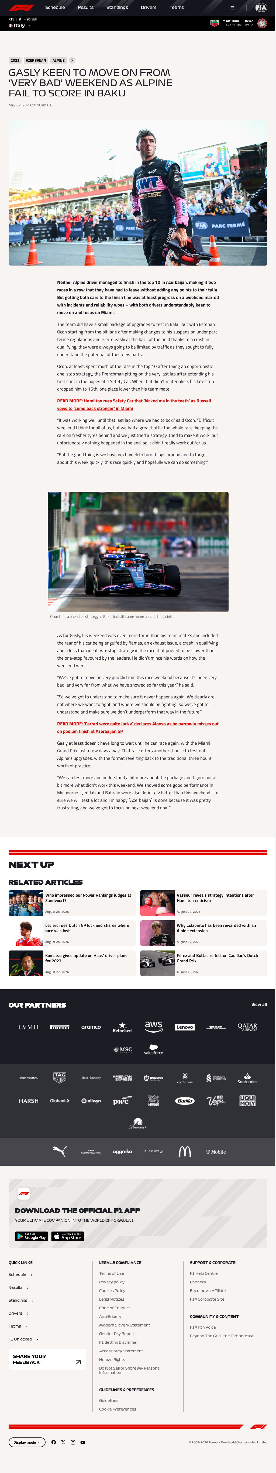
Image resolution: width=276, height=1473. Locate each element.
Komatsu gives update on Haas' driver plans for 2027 (86, 958)
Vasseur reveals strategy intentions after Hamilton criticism (215, 898)
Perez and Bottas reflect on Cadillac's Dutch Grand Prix (217, 958)
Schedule (55, 7)
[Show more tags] (72, 60)
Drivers (149, 7)
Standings (117, 7)
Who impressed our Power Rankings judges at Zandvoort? (88, 898)
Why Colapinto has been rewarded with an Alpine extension (216, 928)
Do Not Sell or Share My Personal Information (129, 1370)
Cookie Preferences (117, 1409)
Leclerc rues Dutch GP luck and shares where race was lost (87, 928)
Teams (177, 7)
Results (86, 7)
